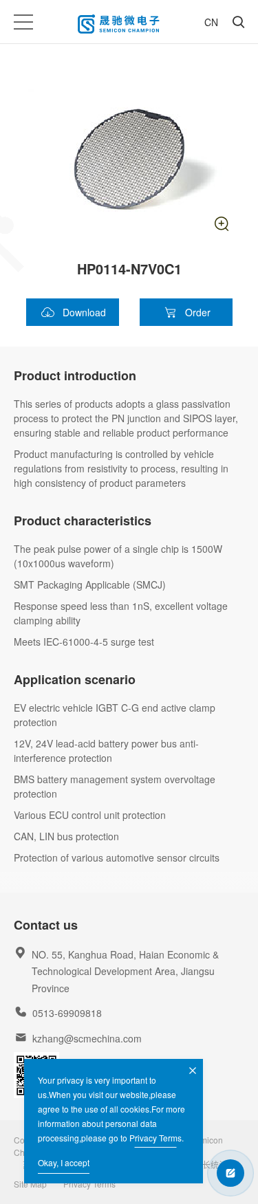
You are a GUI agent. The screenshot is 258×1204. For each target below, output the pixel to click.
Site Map (30, 1184)
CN (211, 22)
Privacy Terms (155, 1137)
